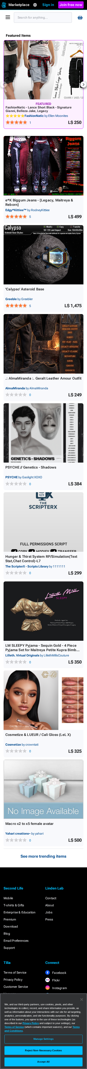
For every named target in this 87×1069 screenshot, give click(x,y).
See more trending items (43, 856)
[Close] (82, 999)
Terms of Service (15, 972)
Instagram (59, 988)
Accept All (43, 1061)
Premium (10, 919)
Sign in (48, 5)
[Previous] (3, 84)
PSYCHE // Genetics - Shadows (30, 467)
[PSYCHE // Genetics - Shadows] (43, 433)
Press (49, 919)
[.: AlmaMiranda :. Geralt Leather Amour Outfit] (43, 344)
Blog (7, 933)
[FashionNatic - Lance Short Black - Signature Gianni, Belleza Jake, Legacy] (43, 69)
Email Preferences (16, 940)
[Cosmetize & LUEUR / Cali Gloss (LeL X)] (43, 700)
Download (11, 926)
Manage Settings (43, 1039)
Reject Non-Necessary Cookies (43, 1050)
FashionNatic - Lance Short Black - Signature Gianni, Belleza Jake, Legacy (39, 109)
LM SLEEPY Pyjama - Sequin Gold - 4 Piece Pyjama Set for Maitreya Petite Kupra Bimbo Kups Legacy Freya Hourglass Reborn (41, 649)
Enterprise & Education (19, 912)
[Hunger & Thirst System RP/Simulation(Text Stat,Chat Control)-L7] (43, 522)
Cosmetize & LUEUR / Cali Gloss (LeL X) (38, 735)
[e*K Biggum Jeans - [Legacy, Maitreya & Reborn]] (43, 165)
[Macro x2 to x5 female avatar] (43, 789)
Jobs (48, 912)
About (49, 905)
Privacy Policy (13, 979)
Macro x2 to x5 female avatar (29, 824)
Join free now (71, 5)
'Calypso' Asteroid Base (24, 289)
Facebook (59, 972)
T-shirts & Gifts (14, 905)
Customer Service (16, 986)
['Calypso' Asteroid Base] (43, 255)
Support (9, 947)
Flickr (56, 980)
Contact (50, 898)
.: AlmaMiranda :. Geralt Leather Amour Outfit (43, 378)
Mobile (8, 898)
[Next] (83, 84)
